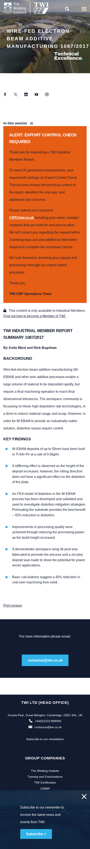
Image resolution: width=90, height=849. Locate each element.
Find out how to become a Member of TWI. (34, 316)
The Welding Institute (45, 770)
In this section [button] (15, 123)
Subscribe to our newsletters (45, 739)
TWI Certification (45, 782)
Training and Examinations (45, 776)
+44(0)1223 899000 (48, 721)
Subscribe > (36, 834)
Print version (12, 605)
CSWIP (45, 788)
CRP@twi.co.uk (21, 217)
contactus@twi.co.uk (45, 660)
